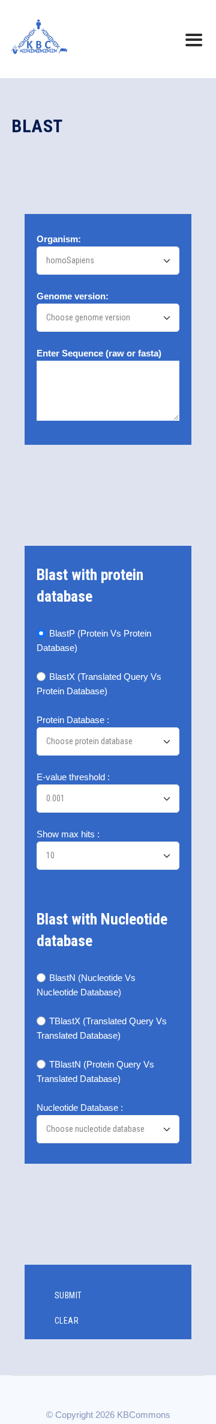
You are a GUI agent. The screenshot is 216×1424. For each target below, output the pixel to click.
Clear (67, 1320)
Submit (68, 1295)
